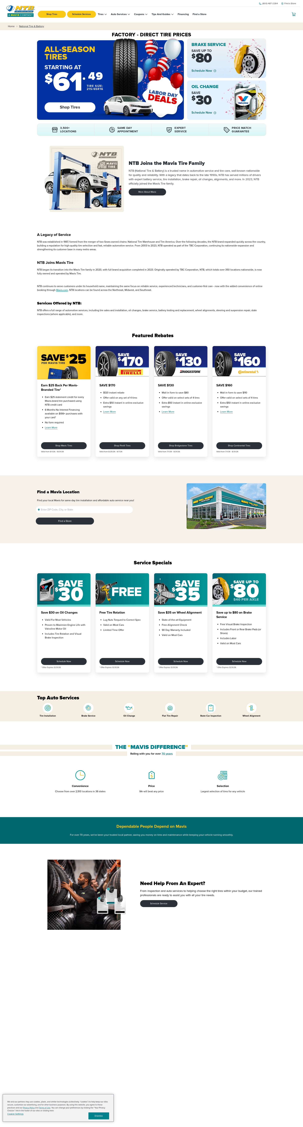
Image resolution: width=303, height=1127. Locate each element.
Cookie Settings (15, 1114)
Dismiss (99, 1115)
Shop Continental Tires (239, 445)
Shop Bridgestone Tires (180, 445)
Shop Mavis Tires (63, 445)
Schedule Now (202, 71)
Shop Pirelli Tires (122, 445)
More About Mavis (147, 192)
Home (11, 26)
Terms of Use (44, 1108)
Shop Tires (51, 14)
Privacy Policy (29, 1108)
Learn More (51, 427)
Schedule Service (158, 903)
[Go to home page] (20, 11)
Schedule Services (81, 14)
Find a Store (65, 521)
